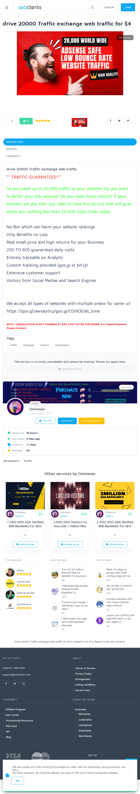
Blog (8, 736)
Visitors (44, 345)
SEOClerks (84, 713)
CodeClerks (85, 719)
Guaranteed (62, 345)
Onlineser (37, 409)
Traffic (13, 345)
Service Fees (82, 690)
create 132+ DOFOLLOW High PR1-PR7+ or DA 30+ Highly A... (120, 618)
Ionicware (80, 709)
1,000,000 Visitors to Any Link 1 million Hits (70, 524)
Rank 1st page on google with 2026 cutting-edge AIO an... (119, 572)
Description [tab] (14, 141)
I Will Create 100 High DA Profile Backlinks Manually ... (74, 622)
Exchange (29, 345)
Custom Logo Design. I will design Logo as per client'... (75, 605)
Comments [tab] (13, 156)
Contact (67, 420)
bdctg (20, 570)
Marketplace (11, 460)
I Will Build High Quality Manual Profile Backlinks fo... (75, 589)
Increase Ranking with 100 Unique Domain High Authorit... (119, 602)
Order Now (26, 544)
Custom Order (91, 420)
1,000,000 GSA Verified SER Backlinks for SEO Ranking (25, 526)
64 (27, 121)
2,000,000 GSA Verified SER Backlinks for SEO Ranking (115, 526)
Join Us (92, 755)
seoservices (24, 581)
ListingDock (85, 725)
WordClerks (85, 735)
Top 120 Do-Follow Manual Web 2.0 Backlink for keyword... (75, 572)
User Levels (12, 714)
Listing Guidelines (85, 684)
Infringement (82, 679)
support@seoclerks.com (16, 674)
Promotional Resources (19, 720)
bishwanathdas (26, 592)
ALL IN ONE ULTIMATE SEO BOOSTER (119, 587)
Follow (46, 420)
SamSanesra (24, 604)
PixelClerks (85, 730)
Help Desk (19, 667)
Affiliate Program (15, 709)
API (7, 731)
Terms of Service (85, 668)
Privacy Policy (83, 673)
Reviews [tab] (11, 149)
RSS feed (11, 725)
